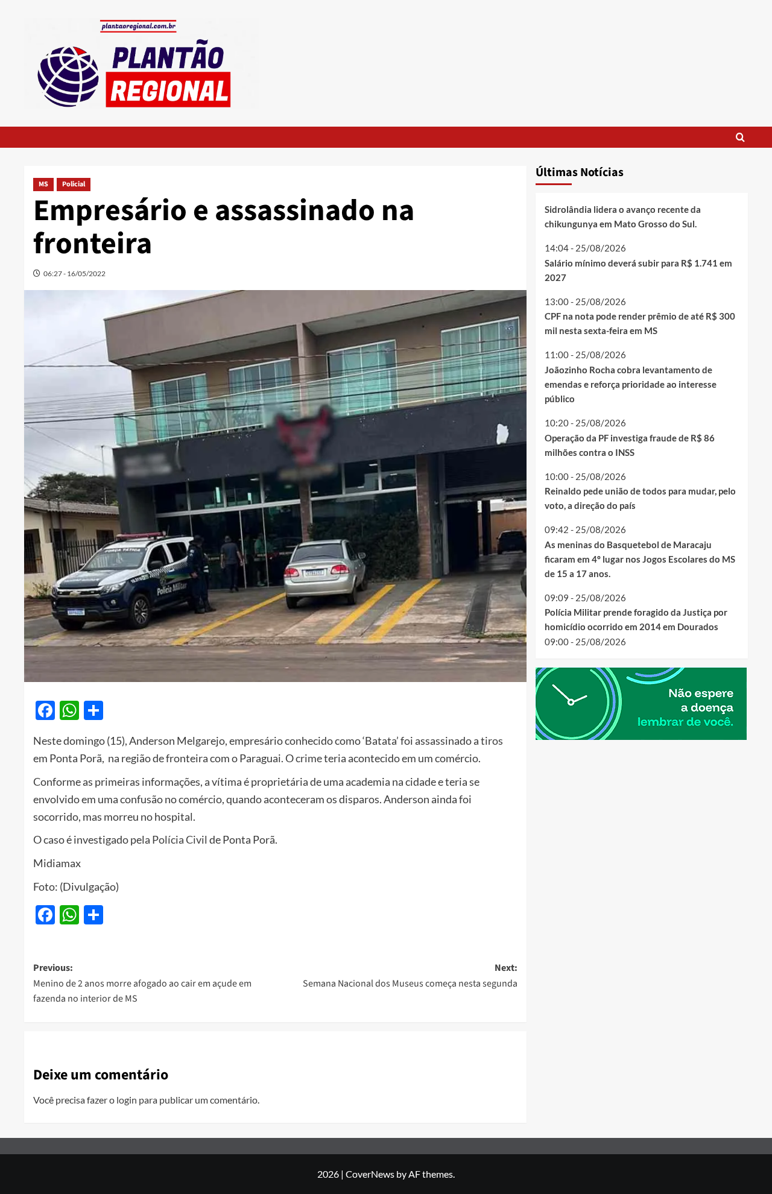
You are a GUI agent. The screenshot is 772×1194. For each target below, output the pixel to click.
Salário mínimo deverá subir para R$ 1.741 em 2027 (638, 270)
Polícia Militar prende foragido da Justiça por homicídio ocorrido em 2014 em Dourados (636, 619)
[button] (740, 137)
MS (43, 184)
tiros (492, 740)
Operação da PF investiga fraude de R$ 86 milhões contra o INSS (630, 445)
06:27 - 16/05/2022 (74, 273)
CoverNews (370, 1174)
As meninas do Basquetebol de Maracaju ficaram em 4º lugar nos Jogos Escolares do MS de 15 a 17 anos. (640, 559)
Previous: (142, 983)
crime (309, 758)
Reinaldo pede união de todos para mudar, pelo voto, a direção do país (640, 498)
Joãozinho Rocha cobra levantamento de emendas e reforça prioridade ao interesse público (631, 384)
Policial (73, 184)
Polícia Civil (179, 839)
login (126, 1099)
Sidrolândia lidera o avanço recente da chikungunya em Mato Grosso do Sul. (623, 216)
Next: (410, 975)
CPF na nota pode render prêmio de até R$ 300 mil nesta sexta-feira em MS (640, 323)
